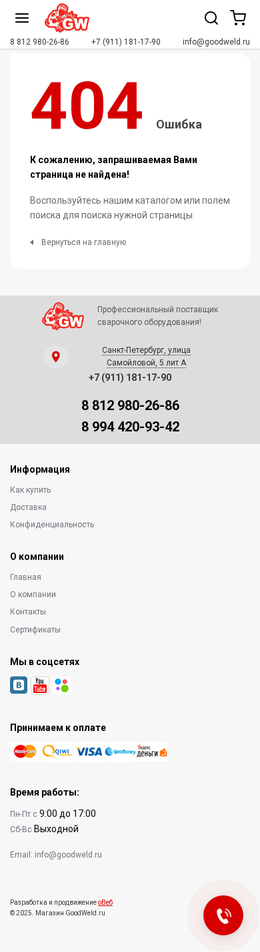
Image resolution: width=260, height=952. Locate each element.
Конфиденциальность (52, 524)
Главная (25, 577)
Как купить (30, 490)
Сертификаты (35, 629)
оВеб (105, 902)
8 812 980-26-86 (39, 42)
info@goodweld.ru (216, 42)
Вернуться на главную (83, 242)
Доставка (28, 507)
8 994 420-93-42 (130, 427)
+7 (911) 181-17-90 (126, 42)
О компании (33, 594)
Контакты (28, 611)
